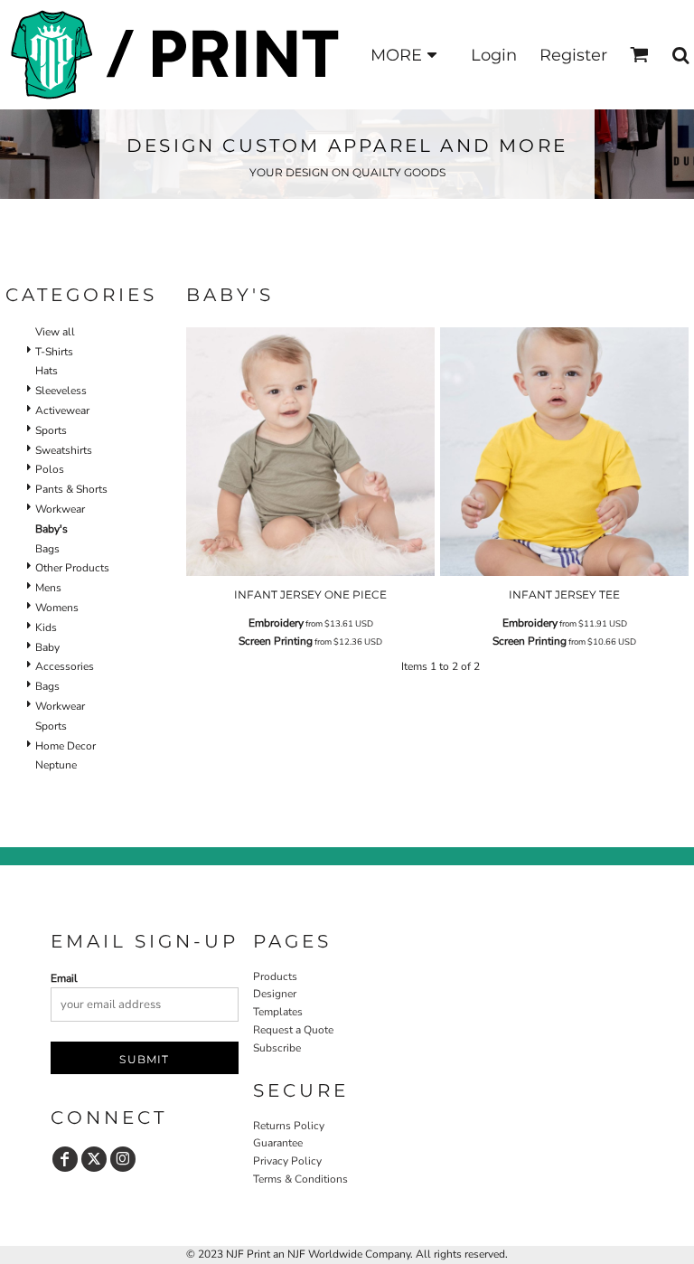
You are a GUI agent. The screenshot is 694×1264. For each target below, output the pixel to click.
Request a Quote (293, 1030)
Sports (51, 430)
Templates (278, 1012)
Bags (47, 549)
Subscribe (277, 1048)
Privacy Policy (287, 1161)
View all (55, 332)
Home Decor (65, 746)
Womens (57, 607)
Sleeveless (61, 390)
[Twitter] (94, 1159)
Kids (46, 627)
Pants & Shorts (71, 489)
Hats (46, 370)
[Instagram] (123, 1159)
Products (275, 976)
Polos (49, 469)
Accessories (64, 666)
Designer (274, 993)
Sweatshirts (63, 450)
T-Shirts (54, 351)
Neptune (56, 765)
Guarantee (278, 1143)
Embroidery (276, 623)
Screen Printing (276, 641)
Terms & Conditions (300, 1179)
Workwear (60, 509)
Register (573, 55)
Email (64, 978)
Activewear (62, 410)
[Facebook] (65, 1159)
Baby (47, 647)
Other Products (72, 568)
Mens (48, 587)
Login (494, 55)
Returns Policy (288, 1125)
